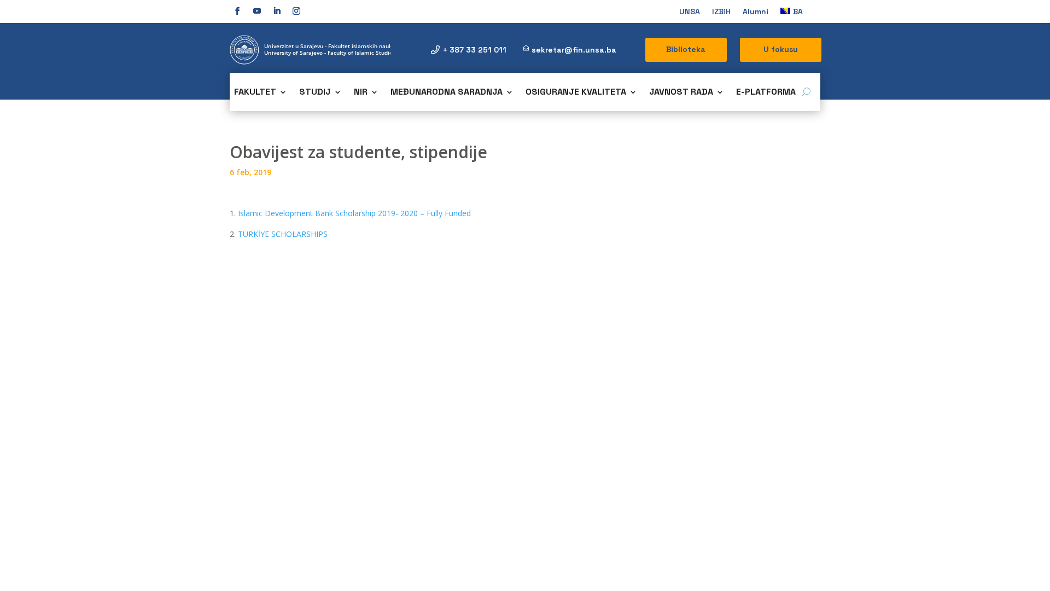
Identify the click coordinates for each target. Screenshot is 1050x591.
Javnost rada (681, 92)
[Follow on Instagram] (296, 11)
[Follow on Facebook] (237, 11)
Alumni (755, 12)
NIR (361, 92)
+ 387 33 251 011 (474, 50)
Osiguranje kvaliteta (576, 92)
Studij (315, 92)
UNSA (689, 12)
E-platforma (766, 92)
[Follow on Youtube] (257, 11)
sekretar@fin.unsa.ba (574, 50)
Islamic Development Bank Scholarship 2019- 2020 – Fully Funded (354, 213)
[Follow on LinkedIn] (276, 11)
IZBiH (721, 12)
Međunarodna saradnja (446, 92)
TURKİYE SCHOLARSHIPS (283, 234)
